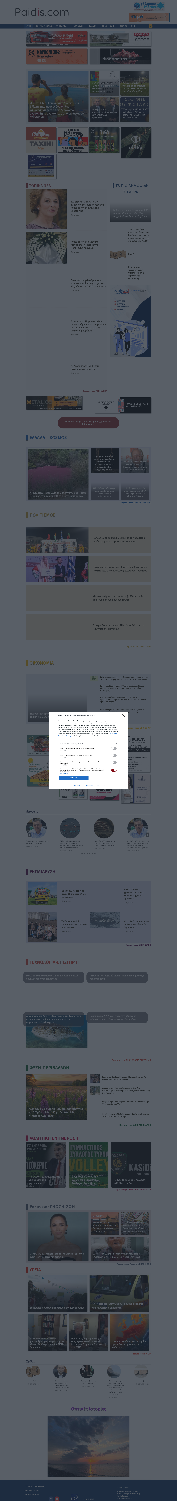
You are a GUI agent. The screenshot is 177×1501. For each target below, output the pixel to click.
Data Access (88, 785)
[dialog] (88, 750)
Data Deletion (77, 785)
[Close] (124, 716)
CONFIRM (74, 778)
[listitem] (88, 744)
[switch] (114, 748)
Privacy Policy (100, 785)
